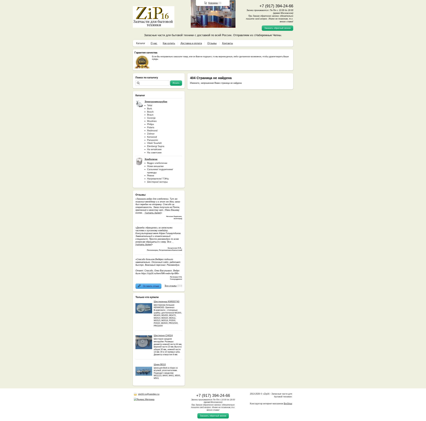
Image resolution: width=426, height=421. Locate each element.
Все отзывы (171, 285)
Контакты (227, 43)
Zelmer (151, 133)
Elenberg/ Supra (155, 146)
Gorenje (151, 118)
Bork (149, 108)
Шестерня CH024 (163, 335)
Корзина (213, 2)
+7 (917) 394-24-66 (276, 6)
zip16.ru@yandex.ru (148, 394)
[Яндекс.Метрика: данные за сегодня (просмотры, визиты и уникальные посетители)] (144, 399)
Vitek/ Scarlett (154, 143)
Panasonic (152, 140)
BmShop (288, 403)
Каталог (140, 43)
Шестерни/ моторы (157, 181)
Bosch (150, 111)
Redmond (152, 130)
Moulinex (152, 121)
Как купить (169, 43)
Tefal (149, 105)
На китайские (154, 149)
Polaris (150, 127)
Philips (150, 124)
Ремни (150, 175)
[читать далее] (153, 213)
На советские (154, 152)
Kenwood (152, 137)
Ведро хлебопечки (157, 163)
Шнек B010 (160, 364)
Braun (150, 114)
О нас (154, 43)
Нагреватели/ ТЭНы (158, 178)
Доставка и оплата (191, 43)
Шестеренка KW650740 (166, 301)
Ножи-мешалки (155, 166)
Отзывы (212, 43)
